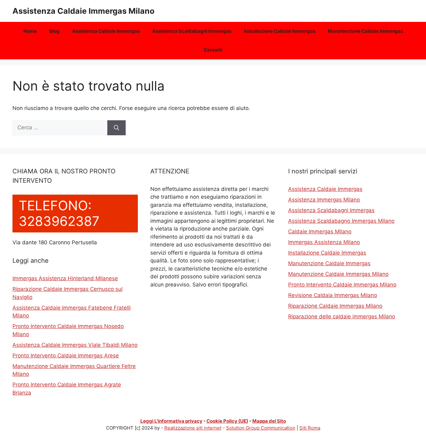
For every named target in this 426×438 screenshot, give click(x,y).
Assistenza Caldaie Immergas (106, 31)
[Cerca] (116, 127)
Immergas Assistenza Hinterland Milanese (65, 278)
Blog (54, 31)
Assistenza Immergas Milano (324, 200)
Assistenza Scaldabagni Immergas (191, 31)
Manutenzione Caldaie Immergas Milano (338, 274)
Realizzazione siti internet (192, 428)
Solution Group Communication (260, 428)
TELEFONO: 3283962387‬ (59, 213)
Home (30, 31)
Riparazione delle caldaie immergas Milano (341, 316)
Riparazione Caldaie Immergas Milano (335, 306)
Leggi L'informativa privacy (171, 421)
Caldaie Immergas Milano (319, 231)
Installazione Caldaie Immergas (279, 31)
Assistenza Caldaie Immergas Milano (83, 11)
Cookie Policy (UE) (227, 421)
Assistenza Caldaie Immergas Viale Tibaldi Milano (75, 345)
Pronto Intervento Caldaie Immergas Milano (342, 284)
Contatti (213, 50)
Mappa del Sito (269, 421)
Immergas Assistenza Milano (324, 242)
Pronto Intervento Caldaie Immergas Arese (65, 355)
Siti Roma (309, 428)
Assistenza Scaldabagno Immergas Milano (341, 221)
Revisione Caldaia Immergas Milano (332, 295)
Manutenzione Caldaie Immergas (365, 31)
